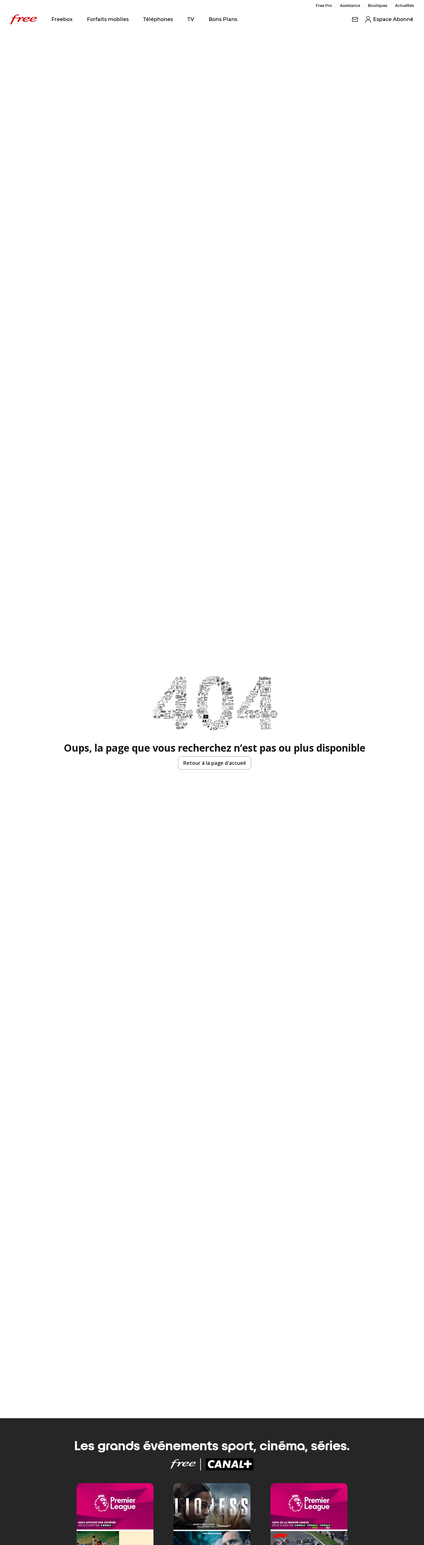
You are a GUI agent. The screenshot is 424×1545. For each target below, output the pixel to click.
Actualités (404, 5)
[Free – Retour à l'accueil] (23, 19)
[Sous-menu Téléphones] (177, 19)
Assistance (350, 5)
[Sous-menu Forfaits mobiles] (133, 19)
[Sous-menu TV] (199, 19)
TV (190, 19)
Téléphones (158, 19)
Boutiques (377, 5)
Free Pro (324, 5)
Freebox (61, 19)
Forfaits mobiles (108, 19)
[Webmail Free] (355, 19)
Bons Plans (223, 19)
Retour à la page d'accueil (214, 762)
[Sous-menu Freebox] (77, 19)
